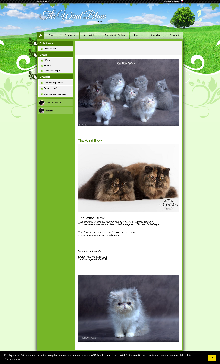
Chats (52, 35)
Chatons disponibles (53, 82)
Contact (174, 35)
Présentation (50, 48)
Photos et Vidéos (115, 35)
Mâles (47, 60)
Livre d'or (155, 35)
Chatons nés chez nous (55, 94)
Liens (137, 35)
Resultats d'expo (52, 70)
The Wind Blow (73, 16)
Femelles (48, 65)
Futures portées (51, 88)
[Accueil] (40, 35)
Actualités (89, 35)
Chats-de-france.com (47, 1)
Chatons (70, 35)
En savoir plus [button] (12, 359)
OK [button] (212, 357)
